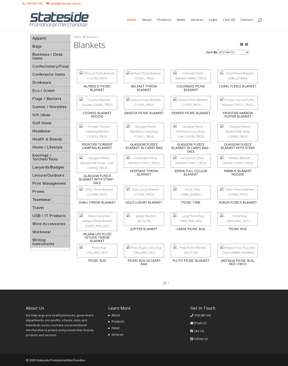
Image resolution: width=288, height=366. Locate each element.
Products (164, 20)
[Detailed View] (241, 44)
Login (213, 20)
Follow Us (201, 339)
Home (131, 20)
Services (197, 20)
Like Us (199, 331)
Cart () (229, 20)
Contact (246, 20)
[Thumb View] (246, 44)
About (147, 20)
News (181, 20)
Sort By (211, 52)
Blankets (92, 37)
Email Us (200, 323)
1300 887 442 (34, 3)
